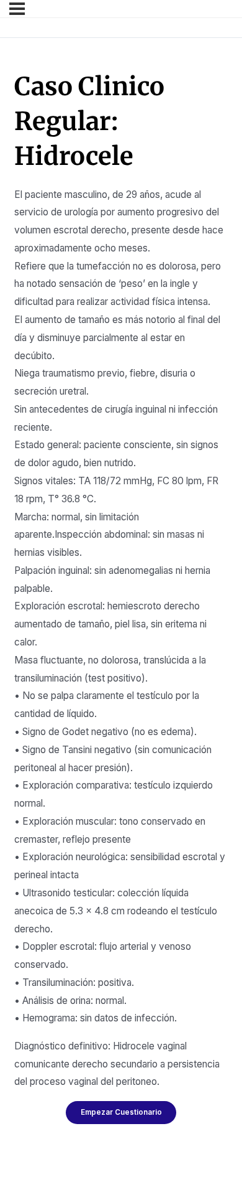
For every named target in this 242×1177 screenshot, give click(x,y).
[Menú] (17, 8)
